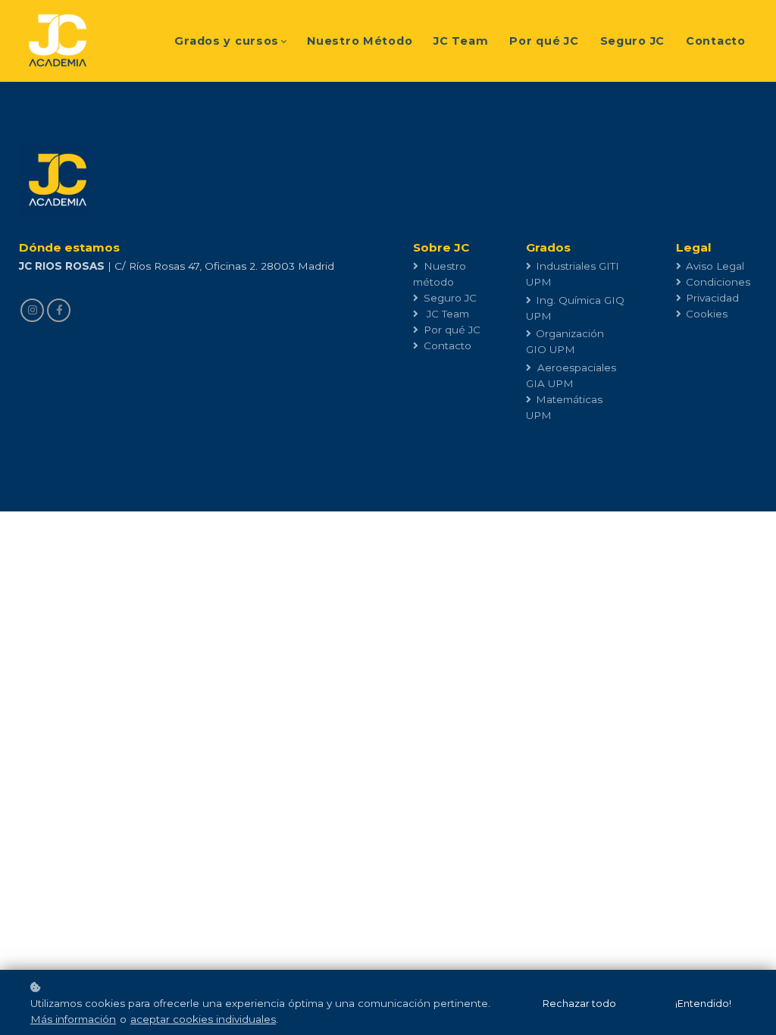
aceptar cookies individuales (203, 1019)
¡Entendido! (703, 1003)
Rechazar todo (579, 1003)
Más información (73, 1019)
